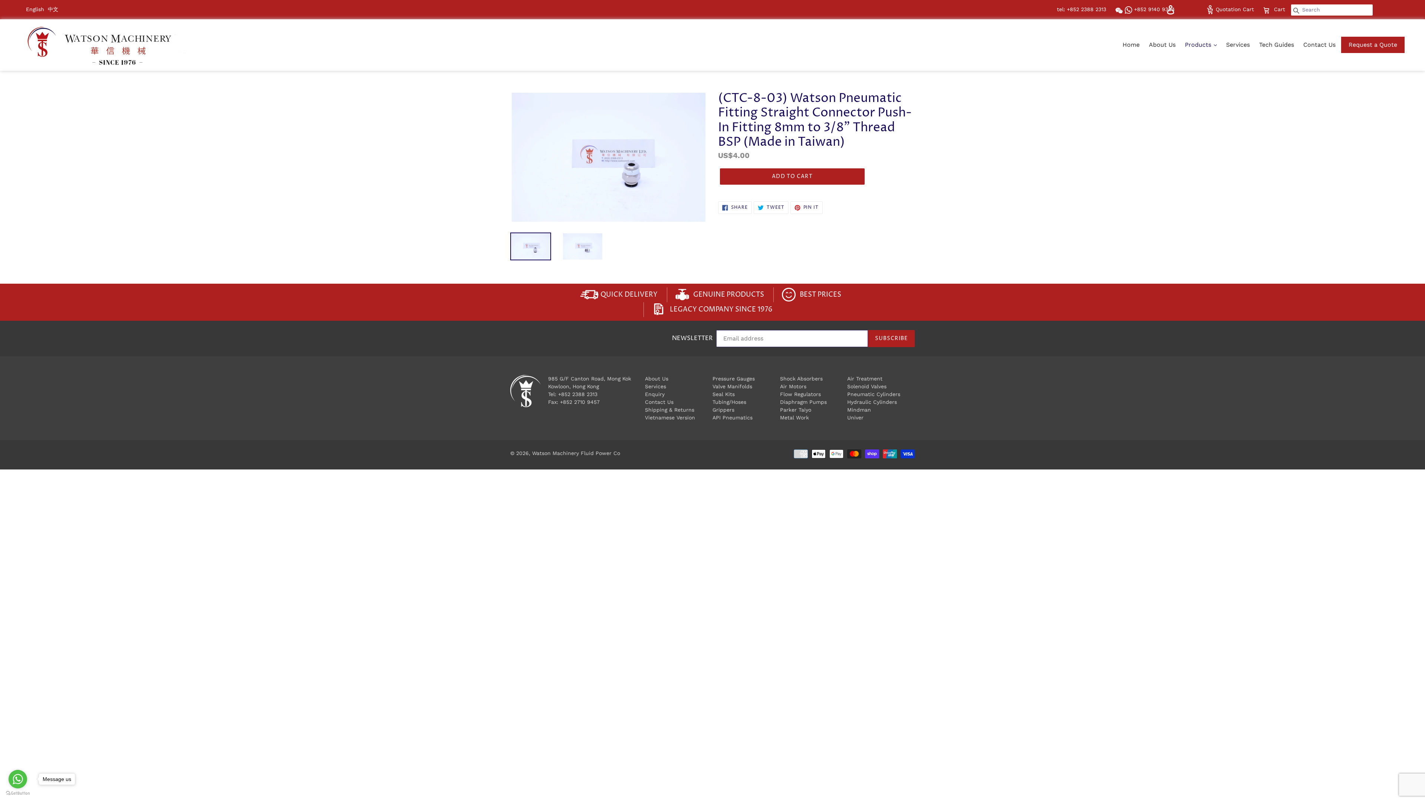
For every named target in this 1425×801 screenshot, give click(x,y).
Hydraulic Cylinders (872, 402)
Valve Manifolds (732, 386)
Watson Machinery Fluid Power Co (576, 453)
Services (1238, 44)
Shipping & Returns (669, 410)
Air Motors (793, 386)
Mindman (859, 410)
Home (1131, 44)
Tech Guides (1276, 44)
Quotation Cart (1234, 9)
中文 (53, 9)
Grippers (723, 410)
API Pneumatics (732, 418)
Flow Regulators (800, 394)
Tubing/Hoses (729, 402)
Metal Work (794, 418)
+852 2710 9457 (580, 402)
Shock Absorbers (801, 379)
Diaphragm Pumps (803, 402)
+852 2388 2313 (577, 394)
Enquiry (655, 394)
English (35, 9)
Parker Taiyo (795, 410)
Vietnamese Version (670, 418)
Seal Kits (723, 394)
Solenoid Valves (867, 386)
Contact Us (1319, 44)
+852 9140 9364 (1153, 9)
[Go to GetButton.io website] (18, 793)
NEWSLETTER (692, 338)
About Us (1162, 44)
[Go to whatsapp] (18, 779)
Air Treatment (864, 379)
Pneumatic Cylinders (873, 394)
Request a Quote (1373, 44)
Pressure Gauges (733, 379)
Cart (1280, 9)
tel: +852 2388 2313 (1081, 9)
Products (1199, 44)
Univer (855, 418)
